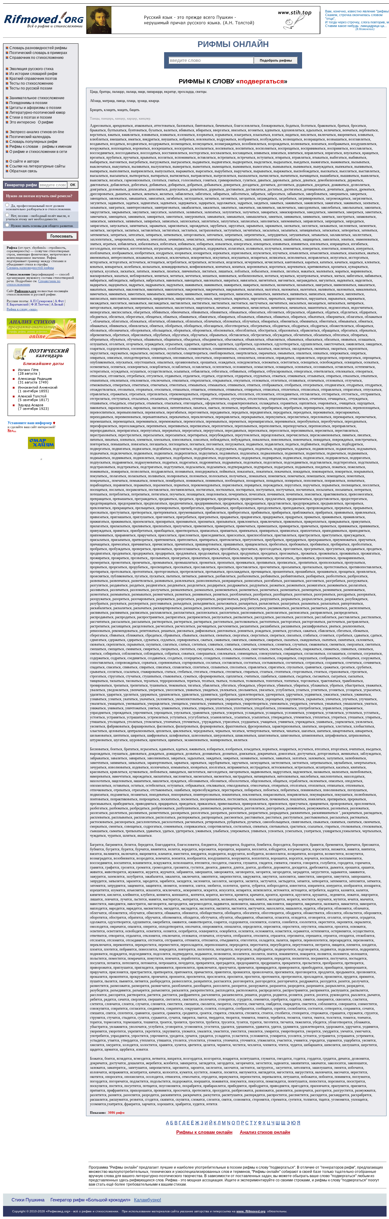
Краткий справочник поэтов (33, 78)
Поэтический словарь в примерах (38, 53)
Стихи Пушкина (28, 1199)
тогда (333, 22)
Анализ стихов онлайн (265, 1132)
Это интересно (22, 122)
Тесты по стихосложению (31, 83)
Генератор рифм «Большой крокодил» (90, 1199)
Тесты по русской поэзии (30, 88)
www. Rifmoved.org (250, 1211)
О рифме (45, 122)
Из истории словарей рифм (33, 74)
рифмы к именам (56, 146)
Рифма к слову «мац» (22, 309)
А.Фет (59, 301)
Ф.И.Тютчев (40, 304)
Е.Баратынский (18, 304)
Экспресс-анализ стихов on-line (36, 132)
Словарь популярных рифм (33, 142)
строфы (41, 264)
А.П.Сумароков (41, 301)
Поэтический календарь (30, 137)
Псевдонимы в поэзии (28, 103)
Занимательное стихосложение (36, 98)
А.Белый (57, 304)
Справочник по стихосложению (36, 58)
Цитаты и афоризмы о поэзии (35, 108)
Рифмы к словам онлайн (204, 1132)
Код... (12, 430)
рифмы (383, 11)
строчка (345, 15)
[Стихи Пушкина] (203, 32)
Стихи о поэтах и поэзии (30, 117)
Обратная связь (23, 171)
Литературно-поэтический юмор (37, 112)
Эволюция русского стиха (31, 69)
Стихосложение (18, 274)
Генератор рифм (21, 185)
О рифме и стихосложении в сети (38, 152)
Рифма (12, 247)
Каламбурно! (147, 1199)
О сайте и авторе (24, 161)
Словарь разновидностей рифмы (38, 48)
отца (329, 18)
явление (369, 11)
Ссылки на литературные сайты (37, 166)
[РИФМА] (43, 28)
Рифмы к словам (23, 146)
